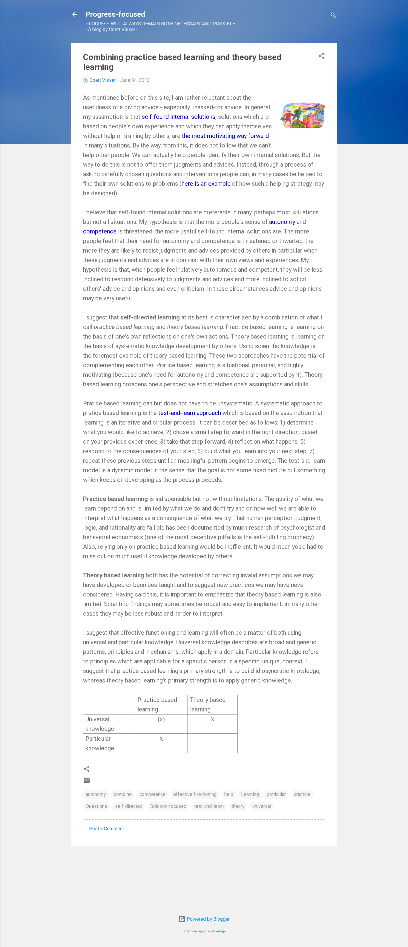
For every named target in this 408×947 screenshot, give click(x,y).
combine (123, 794)
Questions (96, 806)
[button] (321, 57)
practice (302, 794)
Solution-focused (168, 806)
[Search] (333, 16)
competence (152, 794)
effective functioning (195, 794)
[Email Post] (86, 782)
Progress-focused (115, 14)
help (228, 794)
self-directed (128, 806)
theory (238, 806)
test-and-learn (209, 806)
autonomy (96, 794)
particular (276, 794)
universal (261, 806)
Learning (250, 794)
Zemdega (218, 931)
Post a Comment (106, 828)
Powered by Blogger (207, 919)
